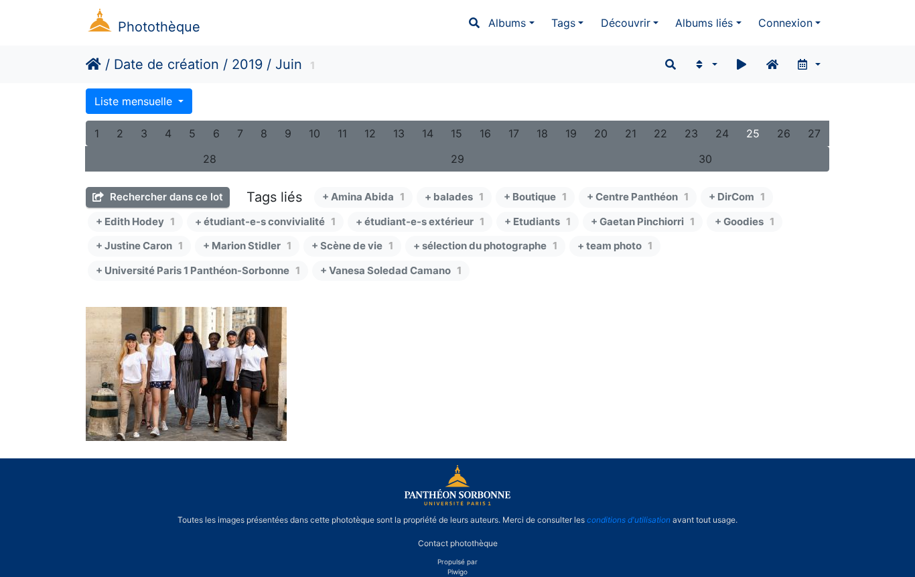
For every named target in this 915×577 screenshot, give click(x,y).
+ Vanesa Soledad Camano (391, 270)
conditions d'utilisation (629, 520)
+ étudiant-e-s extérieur (420, 221)
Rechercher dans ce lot (165, 196)
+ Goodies (744, 221)
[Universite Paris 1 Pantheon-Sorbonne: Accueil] (457, 503)
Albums (507, 22)
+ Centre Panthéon (638, 196)
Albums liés (704, 22)
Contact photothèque (458, 542)
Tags (563, 22)
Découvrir (625, 22)
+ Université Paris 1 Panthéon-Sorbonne (198, 270)
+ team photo (614, 245)
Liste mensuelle (134, 101)
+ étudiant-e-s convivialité (265, 221)
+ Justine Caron (139, 245)
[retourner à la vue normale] (772, 64)
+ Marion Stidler (247, 245)
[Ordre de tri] (705, 64)
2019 (247, 64)
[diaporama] (741, 64)
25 (753, 133)
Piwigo (457, 572)
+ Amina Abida (363, 196)
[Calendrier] (808, 64)
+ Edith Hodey (135, 221)
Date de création (166, 64)
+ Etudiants (537, 221)
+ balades (454, 196)
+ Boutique (535, 196)
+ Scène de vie (352, 245)
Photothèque (159, 27)
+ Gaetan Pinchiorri (643, 221)
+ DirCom (737, 196)
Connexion (785, 22)
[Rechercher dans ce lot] (670, 64)
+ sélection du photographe (485, 245)
